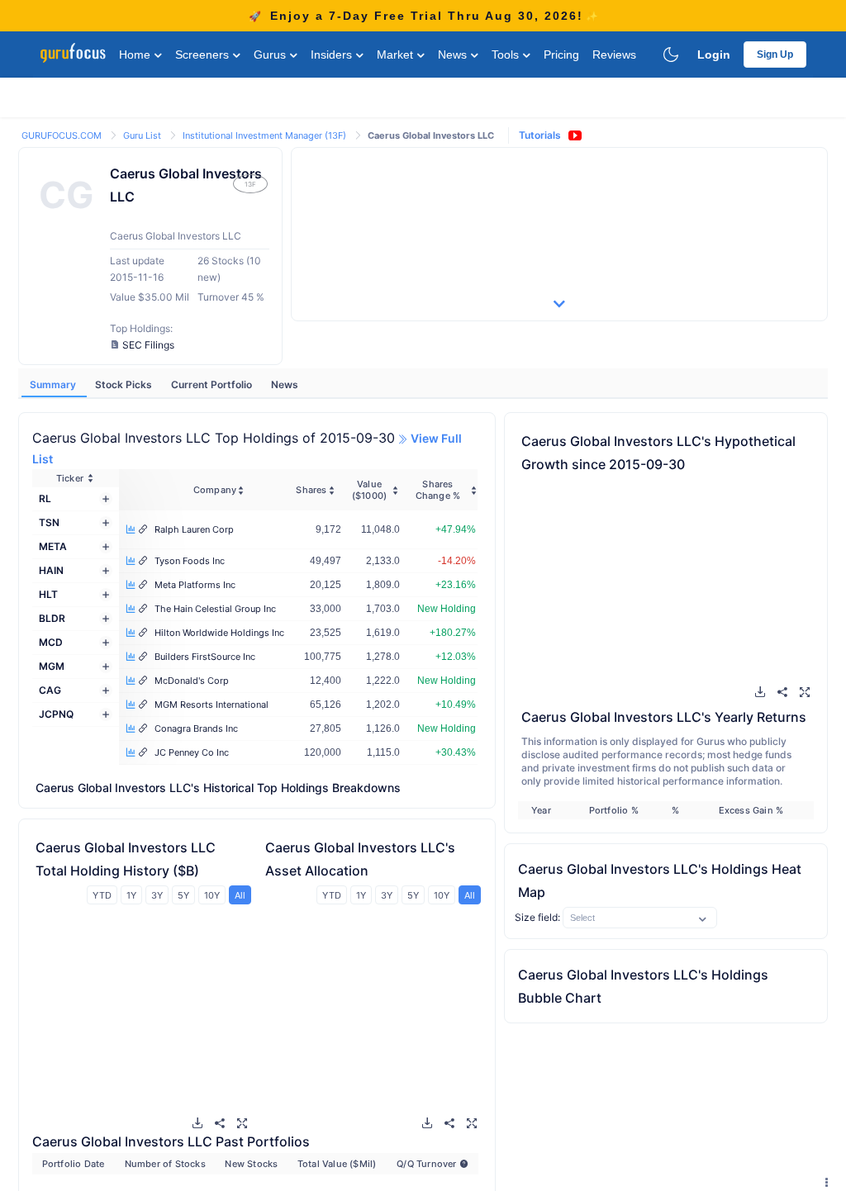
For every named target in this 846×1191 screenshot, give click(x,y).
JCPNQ (56, 714)
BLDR (52, 618)
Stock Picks (124, 384)
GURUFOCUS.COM (62, 135)
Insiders (333, 54)
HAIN (51, 570)
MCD (51, 642)
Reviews (614, 54)
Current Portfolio (212, 384)
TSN (49, 522)
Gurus (271, 54)
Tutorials (540, 135)
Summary (54, 384)
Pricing (561, 54)
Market (396, 54)
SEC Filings (148, 345)
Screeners (203, 54)
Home (136, 54)
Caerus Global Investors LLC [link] (431, 135)
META (53, 546)
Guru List (143, 135)
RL (45, 498)
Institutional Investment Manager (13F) (266, 135)
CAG (50, 690)
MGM (51, 666)
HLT (48, 594)
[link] (62, 134)
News (454, 54)
